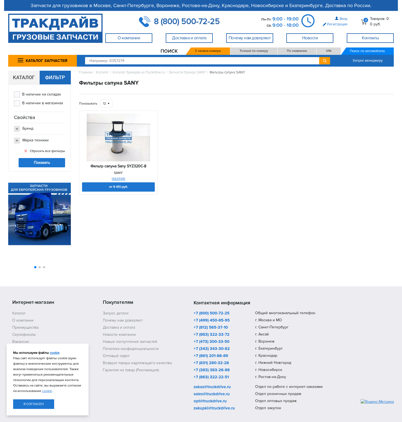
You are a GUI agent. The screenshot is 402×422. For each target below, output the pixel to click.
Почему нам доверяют (122, 320)
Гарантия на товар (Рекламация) (131, 370)
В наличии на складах (41, 94)
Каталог (102, 72)
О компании (23, 320)
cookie (55, 353)
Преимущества (25, 327)
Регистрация (337, 24)
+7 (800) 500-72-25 (211, 313)
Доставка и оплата (119, 327)
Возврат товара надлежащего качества (137, 363)
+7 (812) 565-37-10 (211, 327)
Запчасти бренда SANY (187, 72)
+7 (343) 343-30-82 (212, 348)
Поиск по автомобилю (367, 51)
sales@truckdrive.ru (212, 394)
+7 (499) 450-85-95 (212, 320)
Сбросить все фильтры (47, 151)
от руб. (118, 187)
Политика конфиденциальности (131, 348)
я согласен (34, 404)
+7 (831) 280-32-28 (211, 363)
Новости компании (119, 334)
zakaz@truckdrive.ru (212, 387)
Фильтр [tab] (55, 77)
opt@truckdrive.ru (210, 401)
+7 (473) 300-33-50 (211, 341)
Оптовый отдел (116, 355)
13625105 (118, 179)
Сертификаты (24, 334)
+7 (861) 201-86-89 (211, 356)
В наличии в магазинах (42, 103)
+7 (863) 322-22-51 (211, 377)
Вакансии (20, 341)
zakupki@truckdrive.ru (214, 408)
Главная (85, 72)
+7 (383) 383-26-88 (212, 370)
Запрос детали (116, 313)
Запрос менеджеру (368, 60)
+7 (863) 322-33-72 (211, 334)
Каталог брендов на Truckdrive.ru (139, 72)
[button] (35, 267)
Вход (343, 19)
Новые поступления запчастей (130, 341)
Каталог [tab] (24, 77)
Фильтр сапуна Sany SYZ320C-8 (118, 166)
